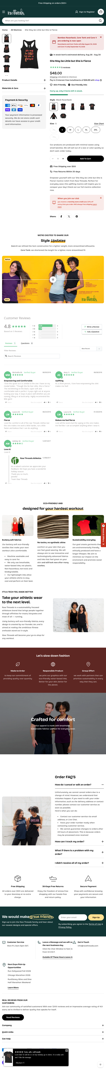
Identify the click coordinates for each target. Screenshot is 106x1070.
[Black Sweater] (63, 116)
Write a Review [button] (93, 327)
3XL (56, 138)
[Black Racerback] (53, 106)
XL (86, 130)
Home (5, 30)
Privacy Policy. (65, 927)
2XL (95, 130)
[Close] (100, 37)
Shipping (53, 77)
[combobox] (53, 21)
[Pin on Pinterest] (77, 216)
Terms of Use (95, 924)
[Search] (100, 20)
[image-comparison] (53, 279)
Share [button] (9, 402)
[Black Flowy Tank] (82, 106)
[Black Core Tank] (73, 106)
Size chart (99, 123)
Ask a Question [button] (93, 332)
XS (55, 131)
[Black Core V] (63, 106)
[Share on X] (69, 216)
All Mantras (16, 30)
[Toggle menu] (3, 11)
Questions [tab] (25, 343)
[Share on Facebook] (61, 216)
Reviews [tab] (8, 343)
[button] (45, 402)
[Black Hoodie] (53, 116)
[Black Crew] (92, 106)
